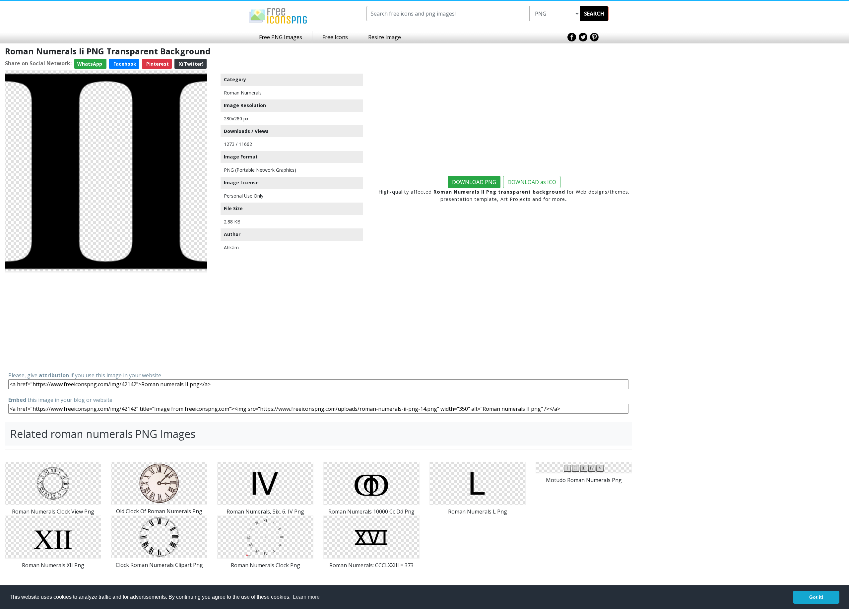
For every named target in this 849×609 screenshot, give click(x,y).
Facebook (124, 64)
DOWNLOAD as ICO (531, 182)
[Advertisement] (106, 321)
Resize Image (384, 37)
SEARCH (594, 13)
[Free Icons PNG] (278, 15)
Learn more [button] (306, 597)
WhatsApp (90, 64)
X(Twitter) (190, 64)
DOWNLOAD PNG (474, 182)
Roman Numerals (243, 93)
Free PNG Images (280, 37)
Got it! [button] (816, 597)
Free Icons (335, 37)
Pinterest (157, 64)
